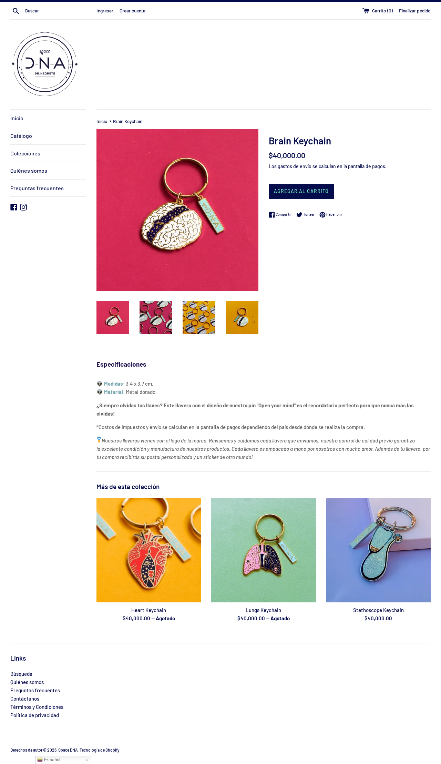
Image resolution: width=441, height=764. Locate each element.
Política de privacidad (34, 715)
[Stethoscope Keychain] (378, 550)
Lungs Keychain (263, 610)
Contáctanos (24, 698)
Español (51, 759)
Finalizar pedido (415, 10)
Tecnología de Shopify (100, 749)
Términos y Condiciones (36, 707)
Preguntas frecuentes (37, 188)
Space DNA (68, 749)
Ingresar (104, 10)
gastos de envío (294, 166)
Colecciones (25, 153)
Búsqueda (21, 674)
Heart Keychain (148, 610)
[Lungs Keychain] (263, 550)
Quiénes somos (28, 170)
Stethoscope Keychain (378, 610)
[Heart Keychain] (148, 550)
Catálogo (21, 135)
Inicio (16, 118)
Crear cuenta (132, 10)
